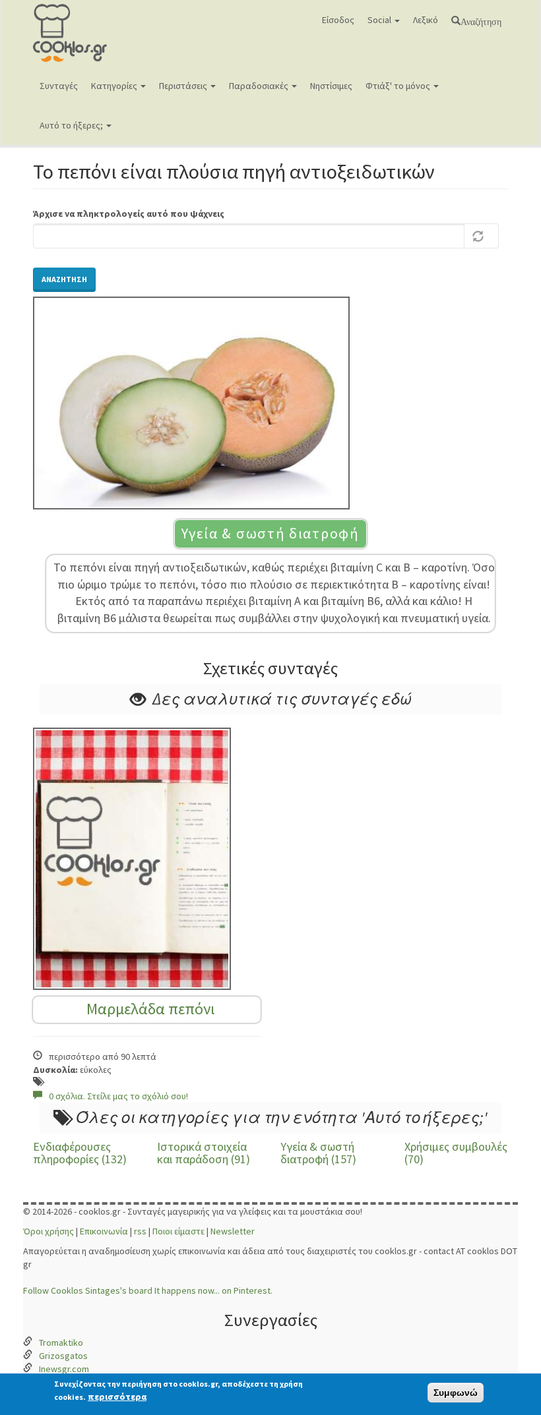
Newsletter (232, 1231)
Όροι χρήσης (48, 1231)
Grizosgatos (63, 1356)
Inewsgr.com (64, 1369)
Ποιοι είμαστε (178, 1231)
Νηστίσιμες (331, 86)
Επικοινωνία (104, 1231)
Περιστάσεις (184, 86)
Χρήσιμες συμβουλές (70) (455, 1153)
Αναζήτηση (481, 20)
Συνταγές (59, 86)
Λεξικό (425, 20)
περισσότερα (117, 1396)
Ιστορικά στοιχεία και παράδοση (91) (203, 1153)
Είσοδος (338, 20)
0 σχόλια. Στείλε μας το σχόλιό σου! (118, 1096)
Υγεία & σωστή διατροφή (270, 533)
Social (380, 20)
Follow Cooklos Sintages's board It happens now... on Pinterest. (147, 1290)
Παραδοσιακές (259, 86)
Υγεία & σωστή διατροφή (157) (318, 1153)
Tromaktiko (61, 1342)
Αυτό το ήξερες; (72, 125)
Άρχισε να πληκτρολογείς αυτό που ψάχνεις (128, 213)
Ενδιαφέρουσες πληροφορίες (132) (80, 1153)
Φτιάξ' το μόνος (399, 86)
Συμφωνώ (455, 1392)
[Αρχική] (90, 33)
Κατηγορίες (115, 86)
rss (140, 1231)
